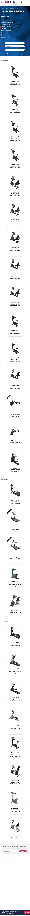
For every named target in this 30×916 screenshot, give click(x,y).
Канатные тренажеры (6, 26)
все (21, 858)
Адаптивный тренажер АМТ (7, 22)
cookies (11, 911)
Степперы (3, 28)
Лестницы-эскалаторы (6, 30)
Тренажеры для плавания (7, 34)
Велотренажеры (4, 20)
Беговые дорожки (5, 15)
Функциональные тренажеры (7, 39)
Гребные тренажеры (5, 24)
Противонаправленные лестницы (8, 32)
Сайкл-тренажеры (5, 37)
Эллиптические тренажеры (7, 18)
